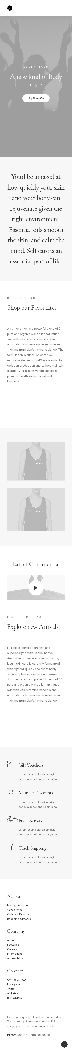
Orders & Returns (18, 914)
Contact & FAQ (16, 979)
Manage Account (18, 905)
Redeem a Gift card (19, 919)
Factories (13, 944)
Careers (12, 949)
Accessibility (15, 958)
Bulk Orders (14, 998)
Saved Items (14, 909)
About (11, 940)
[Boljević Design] (9, 8)
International (15, 953)
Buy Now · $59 (36, 98)
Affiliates (12, 993)
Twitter (11, 988)
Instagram (13, 984)
